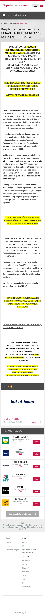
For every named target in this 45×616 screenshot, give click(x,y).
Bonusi (8, 546)
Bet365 (24, 564)
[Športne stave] (15, 7)
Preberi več (35, 422)
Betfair (24, 583)
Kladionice (9, 542)
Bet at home (11, 418)
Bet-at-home (26, 561)
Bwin (23, 579)
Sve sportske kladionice (20, 514)
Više (20, 441)
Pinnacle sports (27, 587)
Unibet (24, 575)
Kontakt (24, 542)
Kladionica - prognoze (13, 550)
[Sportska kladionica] (4, 15)
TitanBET (25, 568)
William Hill (26, 572)
